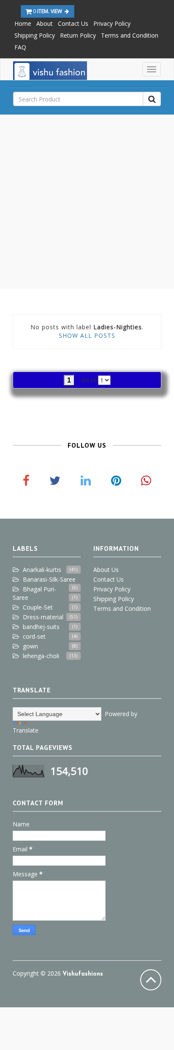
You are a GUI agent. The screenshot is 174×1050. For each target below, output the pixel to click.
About (44, 23)
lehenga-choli (41, 656)
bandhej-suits (41, 627)
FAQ (20, 47)
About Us (106, 570)
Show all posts (87, 335)
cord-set (34, 636)
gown (30, 646)
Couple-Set (38, 607)
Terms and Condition (129, 35)
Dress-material (43, 617)
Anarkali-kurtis (42, 570)
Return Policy (78, 35)
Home (22, 23)
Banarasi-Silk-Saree (49, 579)
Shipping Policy (34, 35)
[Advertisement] (87, 202)
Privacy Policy (111, 23)
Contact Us (73, 23)
